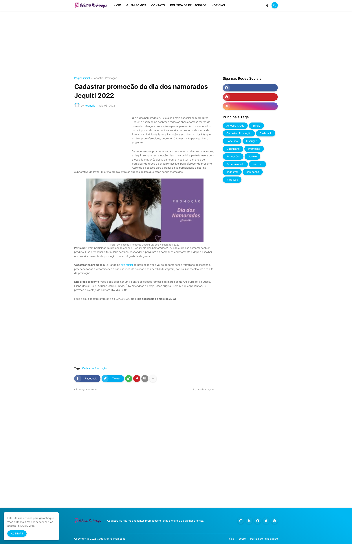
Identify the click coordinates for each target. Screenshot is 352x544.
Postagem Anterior (87, 389)
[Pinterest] (136, 378)
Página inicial (82, 78)
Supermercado (235, 164)
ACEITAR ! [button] (17, 533)
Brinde (256, 125)
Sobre (242, 538)
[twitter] (266, 520)
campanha (252, 171)
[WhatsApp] (128, 378)
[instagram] (250, 106)
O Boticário (233, 148)
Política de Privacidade (264, 538)
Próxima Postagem (203, 389)
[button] (267, 5)
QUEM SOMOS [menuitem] (136, 5)
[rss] (249, 520)
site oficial (127, 264)
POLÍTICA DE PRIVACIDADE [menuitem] (188, 5)
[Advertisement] (176, 43)
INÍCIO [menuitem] (117, 5)
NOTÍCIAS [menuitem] (218, 5)
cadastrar (232, 171)
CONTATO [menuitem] (158, 5)
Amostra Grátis (235, 125)
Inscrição (251, 141)
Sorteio (252, 156)
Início (231, 538)
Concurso (232, 141)
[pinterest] (250, 97)
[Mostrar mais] (152, 378)
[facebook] (250, 87)
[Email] (144, 378)
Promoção (254, 148)
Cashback (266, 133)
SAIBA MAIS (27, 525)
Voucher (257, 164)
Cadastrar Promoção (104, 78)
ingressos (232, 179)
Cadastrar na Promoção (111, 538)
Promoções (233, 156)
